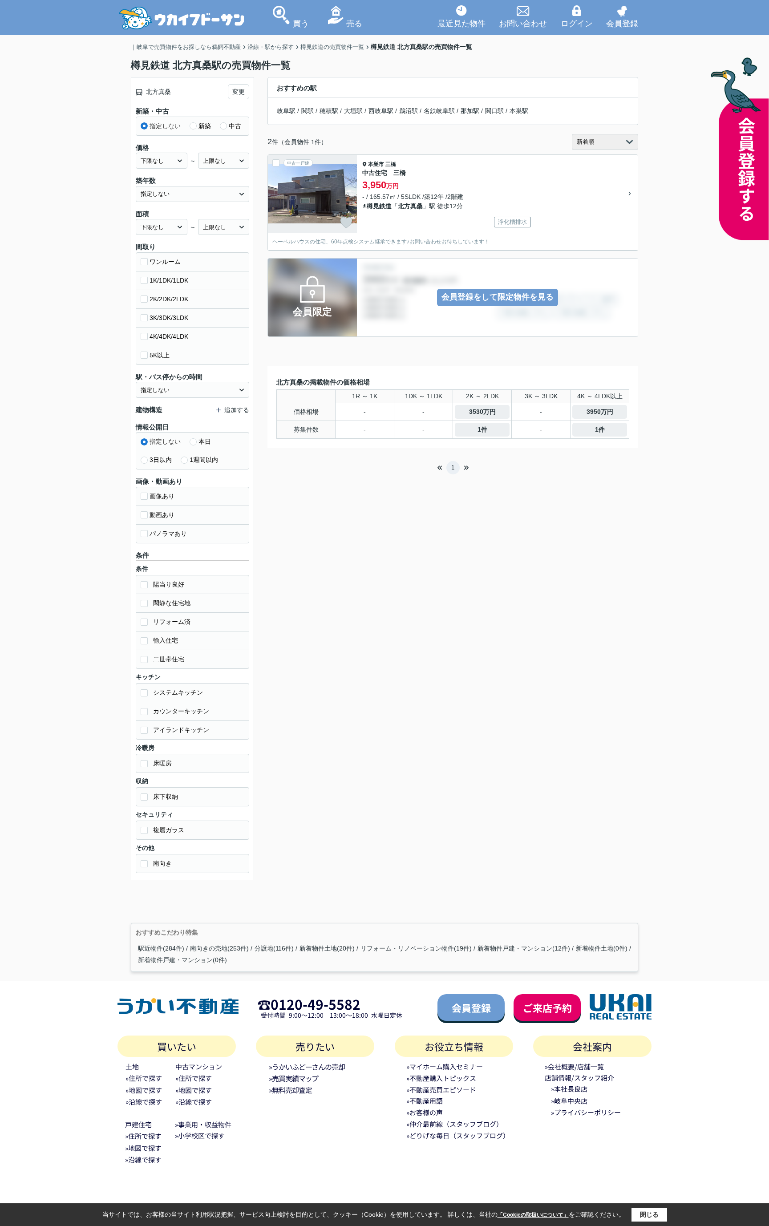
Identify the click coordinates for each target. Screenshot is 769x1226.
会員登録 (622, 23)
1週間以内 (204, 459)
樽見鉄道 (379, 206)
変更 (238, 91)
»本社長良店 (569, 1088)
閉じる (649, 1214)
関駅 (307, 110)
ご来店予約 (547, 1007)
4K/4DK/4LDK (169, 336)
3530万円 (482, 411)
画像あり (162, 496)
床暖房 (162, 763)
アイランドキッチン (181, 729)
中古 (235, 125)
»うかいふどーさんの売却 (307, 1066)
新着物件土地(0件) (601, 948)
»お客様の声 (424, 1112)
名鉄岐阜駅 (439, 110)
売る (354, 23)
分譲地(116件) (274, 948)
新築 (204, 125)
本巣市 (376, 164)
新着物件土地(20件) (327, 948)
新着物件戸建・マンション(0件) (182, 959)
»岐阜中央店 (569, 1100)
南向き (162, 863)
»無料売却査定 (290, 1089)
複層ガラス (168, 830)
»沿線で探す (143, 1101)
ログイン (577, 23)
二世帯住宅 (168, 659)
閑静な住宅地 (171, 603)
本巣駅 (519, 110)
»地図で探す (143, 1090)
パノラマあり (168, 533)
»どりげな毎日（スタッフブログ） (458, 1135)
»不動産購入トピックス (441, 1078)
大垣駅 (353, 110)
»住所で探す (143, 1078)
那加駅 (470, 110)
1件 (482, 429)
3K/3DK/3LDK (169, 317)
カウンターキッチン (181, 711)
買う (301, 23)
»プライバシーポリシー (586, 1112)
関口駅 (494, 110)
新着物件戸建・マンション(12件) (524, 948)
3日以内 (161, 459)
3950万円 (600, 411)
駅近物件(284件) (161, 948)
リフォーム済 (171, 621)
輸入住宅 (165, 640)
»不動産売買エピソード (441, 1089)
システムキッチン (178, 692)
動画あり (162, 514)
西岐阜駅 (380, 110)
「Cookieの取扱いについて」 (533, 1215)
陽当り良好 (168, 584)
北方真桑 (410, 206)
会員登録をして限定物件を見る (497, 296)
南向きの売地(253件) (219, 948)
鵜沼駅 (408, 110)
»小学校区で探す (200, 1135)
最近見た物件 (461, 23)
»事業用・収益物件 (203, 1124)
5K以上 (160, 355)
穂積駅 (329, 110)
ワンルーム (165, 261)
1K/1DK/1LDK (169, 280)
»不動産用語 (424, 1100)
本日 (204, 441)
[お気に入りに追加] (346, 222)
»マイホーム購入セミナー (444, 1066)
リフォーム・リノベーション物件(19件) (416, 948)
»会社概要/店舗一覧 (574, 1066)
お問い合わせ (523, 23)
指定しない (165, 125)
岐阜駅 (286, 110)
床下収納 (165, 796)
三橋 (390, 164)
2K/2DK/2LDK (169, 299)
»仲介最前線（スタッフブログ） (454, 1124)
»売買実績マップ (293, 1078)
